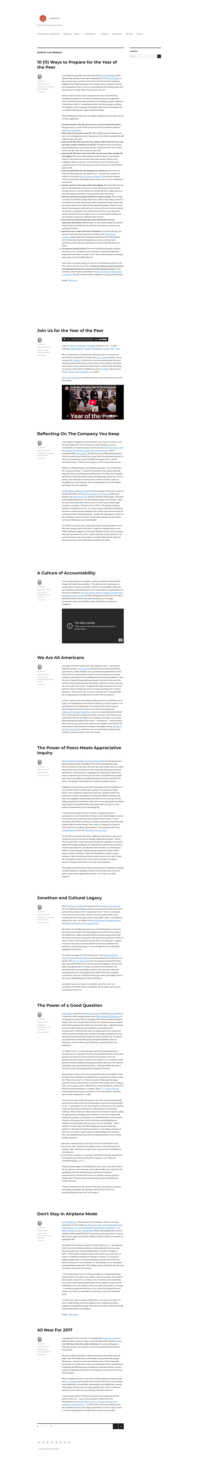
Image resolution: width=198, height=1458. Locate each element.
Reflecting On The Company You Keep (78, 433)
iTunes (64, 372)
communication (42, 1235)
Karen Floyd (84, 491)
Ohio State (102, 75)
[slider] (104, 339)
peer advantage (42, 89)
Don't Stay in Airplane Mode (67, 1213)
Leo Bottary (41, 81)
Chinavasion (73, 1314)
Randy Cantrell (109, 1338)
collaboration (41, 87)
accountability (42, 592)
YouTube (104, 369)
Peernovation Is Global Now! (48, 34)
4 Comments (41, 458)
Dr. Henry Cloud (86, 1231)
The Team (129, 34)
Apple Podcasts (77, 349)
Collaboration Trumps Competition (76, 712)
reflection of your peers (71, 130)
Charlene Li (77, 360)
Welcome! (67, 34)
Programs (105, 34)
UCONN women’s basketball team (107, 920)
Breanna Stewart (111, 955)
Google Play (83, 372)
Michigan (112, 75)
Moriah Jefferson (84, 958)
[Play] (65, 339)
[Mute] (100, 339)
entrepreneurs (42, 1027)
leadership (40, 677)
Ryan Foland (112, 1014)
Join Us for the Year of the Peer (70, 330)
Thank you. (72, 280)
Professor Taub (99, 176)
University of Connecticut (109, 906)
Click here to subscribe (71, 378)
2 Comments (41, 355)
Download (91, 346)
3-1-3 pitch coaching (110, 1089)
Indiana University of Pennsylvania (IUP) (82, 923)
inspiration (50, 87)
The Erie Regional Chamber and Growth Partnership (83, 761)
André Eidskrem (68, 491)
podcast (47, 352)
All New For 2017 (54, 1329)
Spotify (88, 349)
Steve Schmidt (83, 669)
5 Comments (41, 1354)
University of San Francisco (96, 830)
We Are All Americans (60, 657)
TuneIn (106, 349)
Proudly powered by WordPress (49, 1449)
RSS (112, 349)
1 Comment (41, 92)
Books (77, 34)
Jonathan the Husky (75, 906)
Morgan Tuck (67, 958)
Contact (139, 34)
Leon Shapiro (81, 453)
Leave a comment (43, 775)
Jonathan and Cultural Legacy (69, 897)
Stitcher (71, 372)
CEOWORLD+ (90, 34)
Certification (117, 34)
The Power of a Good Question (69, 1005)
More (118, 349)
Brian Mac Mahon (92, 1014)
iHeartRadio (97, 349)
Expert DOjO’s (67, 1014)
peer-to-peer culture (81, 961)
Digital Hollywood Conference (108, 1016)
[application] (85, 339)
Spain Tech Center (80, 497)
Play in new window (77, 346)
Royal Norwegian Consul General (95, 494)
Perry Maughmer (69, 1222)
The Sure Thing (85, 176)
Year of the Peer (113, 78)
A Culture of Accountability (66, 572)
